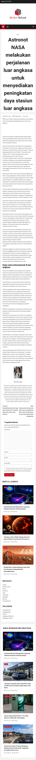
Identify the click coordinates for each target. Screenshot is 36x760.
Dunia (4, 589)
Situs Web (7, 463)
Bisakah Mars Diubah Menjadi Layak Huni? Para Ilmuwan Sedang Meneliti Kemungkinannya (17, 569)
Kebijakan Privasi (8, 618)
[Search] (33, 26)
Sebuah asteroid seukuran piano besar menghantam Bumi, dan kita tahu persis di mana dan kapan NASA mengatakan (26, 411)
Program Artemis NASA (14, 239)
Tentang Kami (6, 610)
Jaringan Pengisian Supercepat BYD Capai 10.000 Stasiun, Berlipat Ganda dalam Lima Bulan (17, 686)
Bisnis (6, 664)
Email (6, 457)
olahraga (5, 597)
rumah (4, 584)
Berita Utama (6, 586)
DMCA (5, 614)
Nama (6, 452)
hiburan (5, 599)
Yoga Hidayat (14, 511)
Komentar (7, 429)
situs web (27, 152)
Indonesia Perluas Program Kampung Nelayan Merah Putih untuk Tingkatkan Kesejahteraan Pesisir (16, 748)
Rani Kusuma (7, 116)
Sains (17, 34)
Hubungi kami (7, 601)
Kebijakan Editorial (8, 616)
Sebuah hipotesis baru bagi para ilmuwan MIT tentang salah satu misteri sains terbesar (10, 410)
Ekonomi (5, 591)
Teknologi (5, 595)
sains (4, 593)
